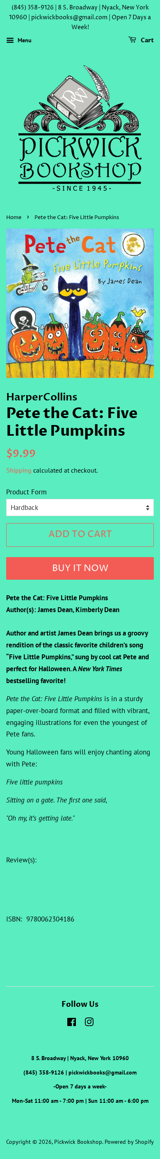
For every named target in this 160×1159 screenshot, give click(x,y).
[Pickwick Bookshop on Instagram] (89, 1023)
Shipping (19, 470)
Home (13, 217)
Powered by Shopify (129, 1141)
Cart (146, 41)
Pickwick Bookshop (78, 1141)
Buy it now (80, 568)
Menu (24, 40)
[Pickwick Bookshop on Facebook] (71, 1023)
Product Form (26, 491)
